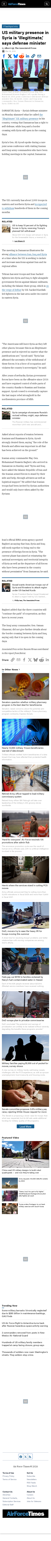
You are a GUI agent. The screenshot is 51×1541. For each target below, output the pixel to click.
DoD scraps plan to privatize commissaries (23, 1020)
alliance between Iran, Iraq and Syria (28, 254)
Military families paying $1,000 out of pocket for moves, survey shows (25, 1065)
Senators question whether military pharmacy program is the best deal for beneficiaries (24, 704)
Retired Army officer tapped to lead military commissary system (23, 795)
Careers (30, 1494)
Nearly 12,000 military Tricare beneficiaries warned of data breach (23, 749)
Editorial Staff (8, 1504)
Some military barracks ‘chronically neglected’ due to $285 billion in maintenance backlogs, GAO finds (24, 1313)
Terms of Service (9, 1479)
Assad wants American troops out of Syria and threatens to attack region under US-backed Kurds (30, 587)
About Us (31, 1498)
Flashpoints (11, 26)
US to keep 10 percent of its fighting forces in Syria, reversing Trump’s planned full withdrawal (29, 228)
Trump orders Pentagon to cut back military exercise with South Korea (32, 1205)
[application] (25, 1154)
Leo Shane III (20, 241)
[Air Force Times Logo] (16, 4)
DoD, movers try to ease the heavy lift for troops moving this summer (22, 932)
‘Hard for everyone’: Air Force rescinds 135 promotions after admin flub (23, 841)
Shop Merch (32, 1485)
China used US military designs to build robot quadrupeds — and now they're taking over (21, 1171)
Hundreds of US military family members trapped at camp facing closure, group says (23, 1344)
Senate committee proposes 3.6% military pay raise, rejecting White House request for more (24, 1110)
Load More (25, 1126)
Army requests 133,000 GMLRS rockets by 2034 (33, 1179)
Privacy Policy (8, 1476)
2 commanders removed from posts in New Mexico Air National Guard (23, 1334)
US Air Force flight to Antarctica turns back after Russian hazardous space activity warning (25, 1324)
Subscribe (31, 1476)
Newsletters (32, 1479)
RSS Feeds (31, 1482)
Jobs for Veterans (34, 1501)
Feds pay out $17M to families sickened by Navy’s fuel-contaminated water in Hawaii (22, 978)
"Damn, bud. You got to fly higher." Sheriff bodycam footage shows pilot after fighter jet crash (32, 1193)
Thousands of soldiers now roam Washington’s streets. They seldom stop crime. (25, 1353)
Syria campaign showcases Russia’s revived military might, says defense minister (29, 415)
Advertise (6, 1494)
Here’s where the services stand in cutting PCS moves (25, 887)
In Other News (10, 669)
